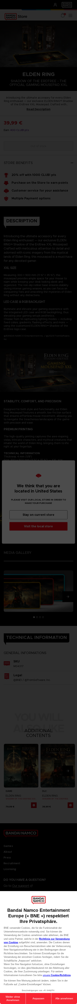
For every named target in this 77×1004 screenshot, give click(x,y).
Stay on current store (38, 515)
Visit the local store (38, 526)
